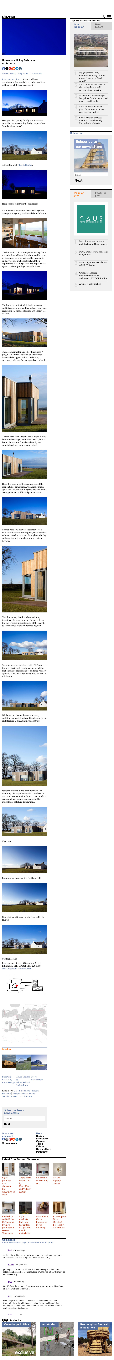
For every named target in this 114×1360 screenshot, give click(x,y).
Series (40, 1136)
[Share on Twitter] (7, 69)
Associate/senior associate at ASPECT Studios (93, 263)
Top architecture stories (85, 20)
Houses (35, 1091)
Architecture (25, 1096)
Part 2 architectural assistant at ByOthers (93, 253)
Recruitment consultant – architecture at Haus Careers (93, 242)
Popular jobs (79, 194)
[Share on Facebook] (3, 69)
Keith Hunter (25, 164)
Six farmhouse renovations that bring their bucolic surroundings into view (92, 87)
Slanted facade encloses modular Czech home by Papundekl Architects (90, 120)
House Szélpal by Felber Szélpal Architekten (23, 1080)
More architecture (37, 1078)
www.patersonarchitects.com (16, 968)
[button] (103, 16)
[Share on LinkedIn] (17, 69)
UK (15, 1091)
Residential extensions (24, 1093)
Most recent (99, 25)
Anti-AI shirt (49, 1324)
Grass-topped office (16, 1324)
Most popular (79, 25)
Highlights (14, 1320)
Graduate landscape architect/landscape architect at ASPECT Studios (93, 275)
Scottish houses (9, 1096)
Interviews (42, 1138)
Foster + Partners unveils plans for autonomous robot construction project (92, 109)
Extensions (24, 1091)
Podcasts (42, 1152)
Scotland (6, 1093)
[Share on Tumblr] (20, 69)
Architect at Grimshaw (90, 284)
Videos (40, 1146)
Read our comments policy (41, 1242)
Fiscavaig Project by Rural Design (8, 1079)
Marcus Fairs (8, 73)
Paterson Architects (12, 79)
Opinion (40, 1141)
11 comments (35, 73)
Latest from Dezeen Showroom (20, 1159)
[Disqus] (34, 1280)
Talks (39, 1144)
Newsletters (43, 1149)
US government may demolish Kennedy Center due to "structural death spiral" (92, 76)
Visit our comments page (14, 1242)
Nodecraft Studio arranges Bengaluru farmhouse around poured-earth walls (93, 98)
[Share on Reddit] (13, 69)
